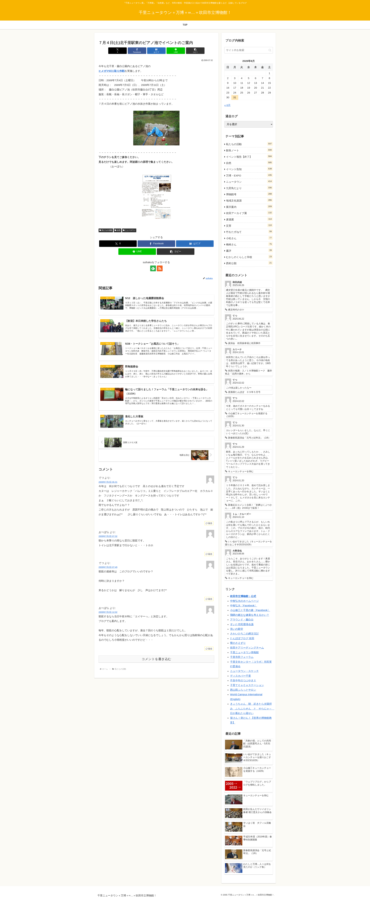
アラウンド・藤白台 (242, 619)
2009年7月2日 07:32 (108, 536)
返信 (210, 523)
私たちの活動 (107, 230)
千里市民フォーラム (242, 657)
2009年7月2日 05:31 (108, 482)
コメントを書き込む (156, 659)
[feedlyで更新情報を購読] (153, 268)
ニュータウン (130, 230)
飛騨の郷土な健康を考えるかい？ (249, 615)
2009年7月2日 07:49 (108, 567)
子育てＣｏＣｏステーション (247, 685)
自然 (118, 230)
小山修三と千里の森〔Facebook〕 (250, 610)
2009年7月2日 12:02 (108, 612)
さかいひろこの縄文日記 (244, 633)
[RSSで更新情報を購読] (160, 268)
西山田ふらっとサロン (243, 689)
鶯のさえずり (238, 643)
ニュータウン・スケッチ (244, 671)
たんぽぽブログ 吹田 (242, 638)
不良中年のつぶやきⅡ (243, 680)
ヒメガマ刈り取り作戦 (112, 71)
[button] (195, 50)
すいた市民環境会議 (242, 624)
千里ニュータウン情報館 (244, 652)
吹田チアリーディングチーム (247, 647)
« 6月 (227, 105)
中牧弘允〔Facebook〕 (243, 605)
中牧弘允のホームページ (244, 601)
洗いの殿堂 (236, 629)
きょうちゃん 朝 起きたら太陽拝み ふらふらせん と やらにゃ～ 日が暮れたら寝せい (252, 708)
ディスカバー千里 (240, 675)
